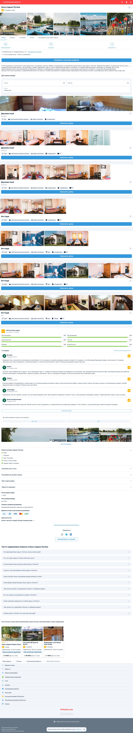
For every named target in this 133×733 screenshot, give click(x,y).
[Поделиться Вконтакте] (71, 534)
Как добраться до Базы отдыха (48, 37)
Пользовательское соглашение (9, 727)
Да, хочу (34, 421)
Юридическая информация (8, 729)
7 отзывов (22, 37)
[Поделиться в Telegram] (66, 534)
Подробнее (79, 729)
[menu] (131, 2)
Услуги (32, 37)
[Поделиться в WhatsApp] (62, 534)
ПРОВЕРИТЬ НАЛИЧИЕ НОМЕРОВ (66, 60)
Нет (98, 421)
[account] (126, 2)
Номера (12, 37)
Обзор (3, 37)
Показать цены (66, 123)
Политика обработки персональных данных (12, 731)
